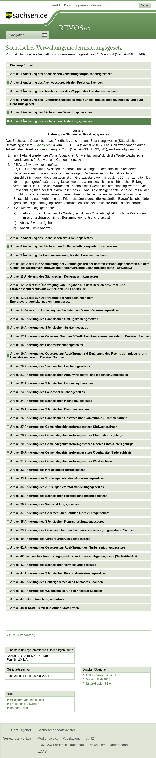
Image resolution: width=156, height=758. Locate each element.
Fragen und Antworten (24, 703)
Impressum (82, 5)
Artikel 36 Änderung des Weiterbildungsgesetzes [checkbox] (44, 504)
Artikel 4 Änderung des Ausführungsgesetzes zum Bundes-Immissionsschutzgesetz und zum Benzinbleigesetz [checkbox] (76, 102)
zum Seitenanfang (22, 635)
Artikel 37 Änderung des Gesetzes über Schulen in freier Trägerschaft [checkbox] (59, 513)
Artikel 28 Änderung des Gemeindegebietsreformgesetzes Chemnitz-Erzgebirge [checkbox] (66, 435)
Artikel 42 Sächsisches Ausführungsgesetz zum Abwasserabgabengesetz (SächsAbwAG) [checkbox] (73, 556)
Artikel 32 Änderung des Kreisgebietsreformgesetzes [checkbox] (47, 469)
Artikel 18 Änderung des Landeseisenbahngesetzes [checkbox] (46, 345)
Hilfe (108, 683)
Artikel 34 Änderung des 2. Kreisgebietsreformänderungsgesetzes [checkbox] (57, 487)
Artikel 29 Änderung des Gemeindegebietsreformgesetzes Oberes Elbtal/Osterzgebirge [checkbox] (71, 444)
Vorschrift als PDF (98, 679)
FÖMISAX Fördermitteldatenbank (62, 745)
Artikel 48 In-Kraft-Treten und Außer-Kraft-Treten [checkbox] (44, 608)
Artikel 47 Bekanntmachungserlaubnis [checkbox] (37, 599)
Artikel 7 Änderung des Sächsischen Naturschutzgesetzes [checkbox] (51, 238)
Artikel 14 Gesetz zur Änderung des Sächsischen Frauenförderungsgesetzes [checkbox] (64, 310)
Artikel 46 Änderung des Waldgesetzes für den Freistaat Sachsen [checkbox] (56, 590)
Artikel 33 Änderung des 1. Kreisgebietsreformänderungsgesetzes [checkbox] (57, 478)
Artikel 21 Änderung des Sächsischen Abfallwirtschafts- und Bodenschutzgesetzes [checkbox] (69, 374)
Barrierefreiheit (19, 707)
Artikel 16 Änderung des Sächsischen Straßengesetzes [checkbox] (49, 327)
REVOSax (75, 28)
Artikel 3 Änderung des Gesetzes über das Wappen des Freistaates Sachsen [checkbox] (64, 91)
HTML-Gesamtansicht (101, 675)
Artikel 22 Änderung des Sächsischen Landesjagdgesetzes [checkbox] (51, 383)
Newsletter (97, 745)
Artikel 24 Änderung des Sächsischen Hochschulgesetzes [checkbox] (51, 400)
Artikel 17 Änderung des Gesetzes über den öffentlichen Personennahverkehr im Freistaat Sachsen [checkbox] (80, 336)
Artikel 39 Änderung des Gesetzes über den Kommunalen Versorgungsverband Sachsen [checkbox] (72, 530)
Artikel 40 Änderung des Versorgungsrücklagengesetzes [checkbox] (50, 538)
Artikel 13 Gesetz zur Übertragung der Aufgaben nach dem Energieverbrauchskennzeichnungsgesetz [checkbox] (51, 299)
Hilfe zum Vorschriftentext (27, 699)
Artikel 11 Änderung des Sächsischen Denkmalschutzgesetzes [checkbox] (54, 276)
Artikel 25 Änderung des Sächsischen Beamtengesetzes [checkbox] (49, 409)
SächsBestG (45, 145)
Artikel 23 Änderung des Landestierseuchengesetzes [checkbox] (47, 392)
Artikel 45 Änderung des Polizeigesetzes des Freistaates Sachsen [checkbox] (56, 582)
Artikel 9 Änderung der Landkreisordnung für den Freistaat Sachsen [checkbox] (58, 255)
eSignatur (96, 5)
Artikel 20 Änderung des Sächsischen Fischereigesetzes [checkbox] (50, 366)
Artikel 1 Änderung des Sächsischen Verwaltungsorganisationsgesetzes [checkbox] (61, 74)
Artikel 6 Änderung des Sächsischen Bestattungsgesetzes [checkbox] (51, 121)
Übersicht (56, 5)
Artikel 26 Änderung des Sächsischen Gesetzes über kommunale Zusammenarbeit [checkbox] (68, 418)
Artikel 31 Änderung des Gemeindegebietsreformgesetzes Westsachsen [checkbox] (61, 461)
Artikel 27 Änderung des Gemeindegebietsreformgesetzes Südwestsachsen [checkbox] (63, 426)
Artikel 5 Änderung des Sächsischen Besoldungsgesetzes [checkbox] (51, 112)
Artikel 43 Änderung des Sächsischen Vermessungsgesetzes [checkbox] (53, 564)
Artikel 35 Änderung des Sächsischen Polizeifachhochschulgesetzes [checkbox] (58, 495)
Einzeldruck (94, 683)
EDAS (42, 751)
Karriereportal (119, 745)
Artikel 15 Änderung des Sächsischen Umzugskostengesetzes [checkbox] (54, 319)
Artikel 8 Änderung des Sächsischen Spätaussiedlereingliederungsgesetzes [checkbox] (63, 246)
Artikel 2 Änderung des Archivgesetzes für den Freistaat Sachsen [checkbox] (56, 82)
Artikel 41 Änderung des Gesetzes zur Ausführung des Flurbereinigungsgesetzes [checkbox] (67, 547)
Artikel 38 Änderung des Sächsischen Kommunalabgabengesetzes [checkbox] (57, 521)
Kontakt (68, 5)
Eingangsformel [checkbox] (21, 65)
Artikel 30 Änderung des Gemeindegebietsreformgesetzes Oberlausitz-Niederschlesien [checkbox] (71, 452)
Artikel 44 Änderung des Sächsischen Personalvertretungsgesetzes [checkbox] (58, 573)
